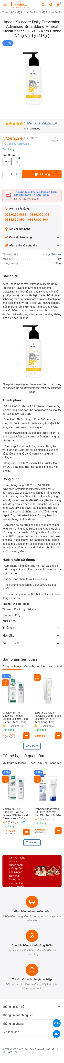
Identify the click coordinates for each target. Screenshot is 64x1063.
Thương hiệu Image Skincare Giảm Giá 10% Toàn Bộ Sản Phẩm (35, 193)
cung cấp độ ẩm (11, 423)
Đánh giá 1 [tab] (10, 643)
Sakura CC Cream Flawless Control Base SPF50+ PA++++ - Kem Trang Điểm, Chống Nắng (47, 717)
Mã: (26, 128)
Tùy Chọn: (9, 155)
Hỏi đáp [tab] (8, 635)
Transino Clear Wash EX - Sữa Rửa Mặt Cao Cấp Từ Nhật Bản (47, 812)
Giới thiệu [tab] (10, 276)
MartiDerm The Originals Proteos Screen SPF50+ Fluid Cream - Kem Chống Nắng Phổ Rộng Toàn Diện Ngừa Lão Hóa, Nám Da (15, 717)
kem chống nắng (18, 528)
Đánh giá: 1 (33, 123)
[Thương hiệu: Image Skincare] (55, 139)
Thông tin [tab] (9, 627)
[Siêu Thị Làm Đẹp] (20, 4)
